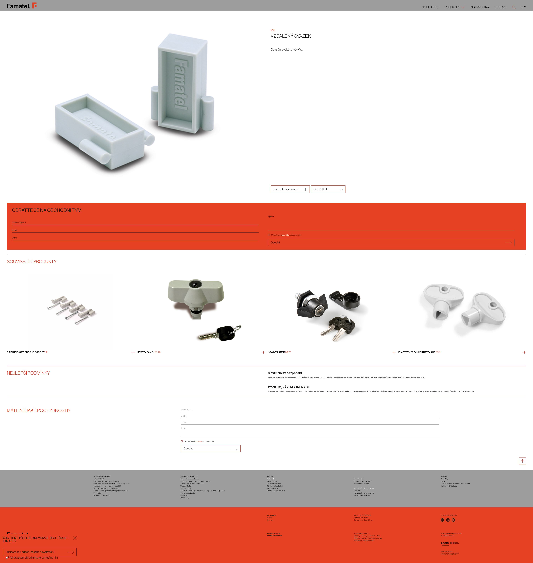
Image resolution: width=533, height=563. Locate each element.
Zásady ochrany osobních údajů (367, 536)
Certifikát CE (321, 189)
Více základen (186, 486)
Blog (443, 481)
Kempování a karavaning (364, 493)
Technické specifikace (285, 189)
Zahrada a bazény (361, 483)
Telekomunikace (274, 483)
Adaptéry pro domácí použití (192, 483)
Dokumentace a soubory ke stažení (455, 483)
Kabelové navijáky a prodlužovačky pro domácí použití (202, 491)
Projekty (444, 479)
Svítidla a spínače (187, 493)
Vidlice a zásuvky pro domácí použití (195, 481)
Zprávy (444, 476)
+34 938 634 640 (449, 515)
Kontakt (501, 7)
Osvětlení (184, 495)
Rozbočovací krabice (189, 479)
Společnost (430, 7)
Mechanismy (185, 488)
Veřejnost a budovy (362, 495)
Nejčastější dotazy (449, 486)
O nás (269, 517)
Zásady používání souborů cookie (368, 538)
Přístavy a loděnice (275, 486)
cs (521, 7)
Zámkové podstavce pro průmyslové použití (112, 483)
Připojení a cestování (362, 481)
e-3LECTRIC (99, 479)
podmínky (285, 235)
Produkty (452, 7)
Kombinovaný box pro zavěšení (107, 488)
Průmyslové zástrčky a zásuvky (106, 481)
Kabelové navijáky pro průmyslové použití (111, 491)
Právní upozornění (361, 533)
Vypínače (97, 493)
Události (357, 491)
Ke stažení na (480, 7)
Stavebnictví (272, 481)
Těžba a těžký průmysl (276, 491)
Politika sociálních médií (364, 540)
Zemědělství (272, 488)
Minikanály (184, 498)
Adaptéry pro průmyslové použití (107, 486)
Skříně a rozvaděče (102, 495)
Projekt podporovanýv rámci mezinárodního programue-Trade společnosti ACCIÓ (450, 553)
